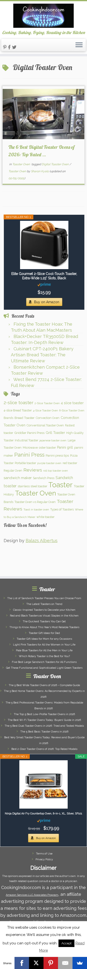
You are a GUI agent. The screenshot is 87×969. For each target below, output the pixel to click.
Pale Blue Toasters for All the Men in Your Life (44, 650)
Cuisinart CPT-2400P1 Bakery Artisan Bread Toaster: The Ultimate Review (42, 354)
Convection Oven (47, 418)
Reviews (32, 470)
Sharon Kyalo (40, 171)
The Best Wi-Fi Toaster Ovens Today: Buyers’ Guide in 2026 (44, 720)
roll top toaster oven (55, 470)
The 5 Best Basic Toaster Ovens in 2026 (44, 731)
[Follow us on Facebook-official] (10, 47)
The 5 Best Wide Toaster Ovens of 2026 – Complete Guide (44, 685)
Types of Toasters (62, 509)
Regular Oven (13, 470)
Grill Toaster (55, 433)
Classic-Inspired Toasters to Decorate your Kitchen (44, 609)
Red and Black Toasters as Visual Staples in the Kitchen (44, 615)
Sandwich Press (43, 478)
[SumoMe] (79, 963)
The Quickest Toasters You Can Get (44, 621)
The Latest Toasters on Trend (44, 604)
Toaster (60, 485)
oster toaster (47, 447)
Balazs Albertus (42, 540)
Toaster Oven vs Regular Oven (35, 502)
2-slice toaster (18, 402)
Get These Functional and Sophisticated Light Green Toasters (44, 667)
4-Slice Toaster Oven (45, 410)
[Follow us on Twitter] (15, 47)
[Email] (65, 963)
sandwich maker (18, 478)
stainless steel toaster (32, 486)
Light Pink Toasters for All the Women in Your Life (44, 644)
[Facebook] (21, 963)
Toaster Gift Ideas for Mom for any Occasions (44, 638)
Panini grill (65, 447)
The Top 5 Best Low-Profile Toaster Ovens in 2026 (44, 714)
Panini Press (29, 455)
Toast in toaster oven (36, 509)
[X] (36, 963)
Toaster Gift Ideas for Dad (44, 633)
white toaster (45, 517)
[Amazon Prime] (44, 284)
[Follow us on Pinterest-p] (5, 47)
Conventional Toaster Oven (45, 425)
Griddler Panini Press (29, 433)
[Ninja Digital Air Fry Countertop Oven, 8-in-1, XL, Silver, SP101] (43, 784)
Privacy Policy (44, 859)
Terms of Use (44, 853)
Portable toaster (25, 463)
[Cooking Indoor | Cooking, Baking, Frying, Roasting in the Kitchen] (43, 16)
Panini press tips (57, 455)
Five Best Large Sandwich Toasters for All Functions (44, 662)
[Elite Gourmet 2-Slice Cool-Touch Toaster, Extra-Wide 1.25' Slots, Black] (44, 245)
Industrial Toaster (26, 440)
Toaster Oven (21, 164)
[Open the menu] (79, 45)
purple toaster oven (49, 463)
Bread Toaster (24, 418)
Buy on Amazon (46, 302)
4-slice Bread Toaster (18, 410)
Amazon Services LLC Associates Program (32, 895)
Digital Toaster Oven (55, 164)
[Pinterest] (51, 963)
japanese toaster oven (52, 440)
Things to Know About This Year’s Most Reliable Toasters (44, 627)
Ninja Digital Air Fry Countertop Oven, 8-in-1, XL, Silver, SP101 (43, 813)
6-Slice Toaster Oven (71, 410)
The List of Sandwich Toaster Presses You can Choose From (44, 598)
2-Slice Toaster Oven (47, 403)
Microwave (30, 447)
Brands (8, 418)
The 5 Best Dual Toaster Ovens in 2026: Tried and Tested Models (44, 725)
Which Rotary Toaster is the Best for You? (44, 656)
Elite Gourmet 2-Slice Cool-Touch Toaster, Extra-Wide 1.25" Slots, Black (44, 276)
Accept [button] (66, 943)
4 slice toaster (72, 403)
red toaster (70, 463)
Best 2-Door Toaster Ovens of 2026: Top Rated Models (44, 749)
